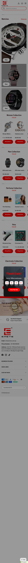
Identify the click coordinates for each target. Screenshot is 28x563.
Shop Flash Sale (14, 289)
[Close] (22, 268)
